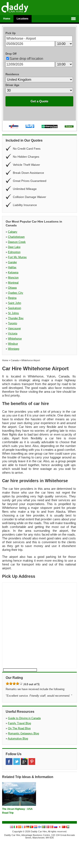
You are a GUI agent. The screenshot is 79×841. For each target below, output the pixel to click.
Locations (22, 18)
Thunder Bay (16, 318)
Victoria (12, 333)
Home (6, 18)
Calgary (12, 231)
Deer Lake (14, 247)
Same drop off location (26, 58)
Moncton (13, 277)
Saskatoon (14, 308)
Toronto (12, 323)
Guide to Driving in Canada (24, 718)
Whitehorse (15, 338)
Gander (12, 262)
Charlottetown (16, 236)
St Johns (13, 313)
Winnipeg (13, 348)
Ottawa (12, 287)
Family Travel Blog (19, 723)
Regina (12, 297)
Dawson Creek (17, 242)
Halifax (12, 267)
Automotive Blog (18, 738)
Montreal (13, 282)
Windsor (13, 343)
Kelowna (13, 272)
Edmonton (14, 252)
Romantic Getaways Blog (23, 733)
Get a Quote (39, 101)
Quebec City (15, 292)
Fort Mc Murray (17, 257)
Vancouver (14, 328)
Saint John (14, 303)
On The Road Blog (19, 728)
